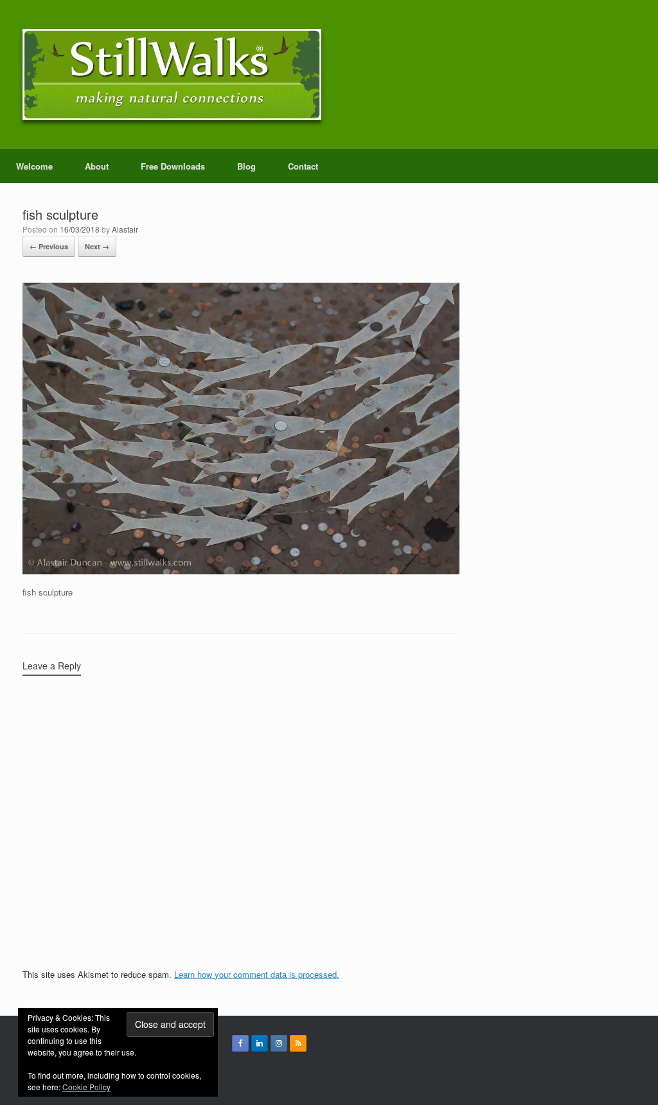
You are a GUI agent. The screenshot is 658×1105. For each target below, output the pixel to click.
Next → (97, 246)
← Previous (49, 246)
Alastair (125, 229)
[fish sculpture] (240, 571)
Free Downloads (173, 166)
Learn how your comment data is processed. (256, 974)
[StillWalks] (171, 74)
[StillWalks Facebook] (240, 1043)
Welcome (34, 166)
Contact (303, 166)
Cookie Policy (86, 1086)
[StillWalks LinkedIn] (259, 1043)
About (97, 166)
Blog (246, 166)
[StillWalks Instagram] (279, 1043)
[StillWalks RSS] (298, 1043)
